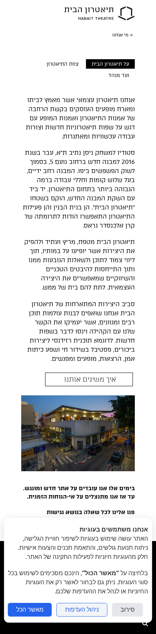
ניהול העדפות (82, 609)
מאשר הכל (30, 609)
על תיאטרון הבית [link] (110, 64)
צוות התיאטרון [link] (62, 64)
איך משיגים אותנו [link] (89, 379)
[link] (126, 13)
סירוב (127, 609)
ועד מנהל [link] (119, 75)
